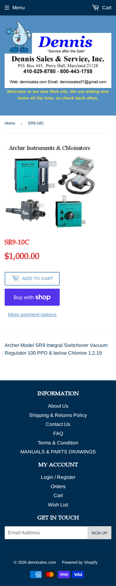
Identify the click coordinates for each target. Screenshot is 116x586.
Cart (106, 7)
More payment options (32, 314)
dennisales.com (42, 562)
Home (10, 123)
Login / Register (58, 477)
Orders (58, 486)
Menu (18, 7)
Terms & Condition (58, 442)
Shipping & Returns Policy (58, 415)
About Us (58, 406)
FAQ (58, 433)
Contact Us (58, 424)
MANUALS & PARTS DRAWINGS (58, 451)
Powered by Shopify (80, 562)
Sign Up (99, 533)
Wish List (58, 504)
